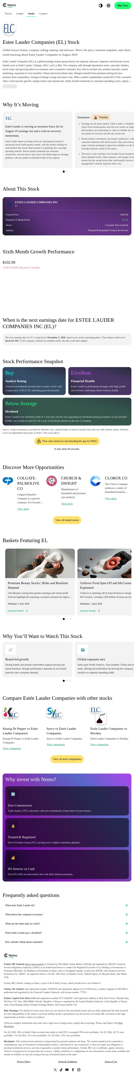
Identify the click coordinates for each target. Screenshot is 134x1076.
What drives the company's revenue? (24, 914)
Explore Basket (16, 610)
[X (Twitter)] (55, 1069)
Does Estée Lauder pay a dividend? (23, 932)
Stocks (31, 13)
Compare (43, 13)
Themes (8, 13)
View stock (23, 509)
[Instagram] (78, 1069)
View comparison (12, 748)
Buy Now (123, 5)
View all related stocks (67, 520)
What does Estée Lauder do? (20, 905)
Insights (20, 13)
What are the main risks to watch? (22, 923)
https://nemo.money (34, 964)
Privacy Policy (24, 1061)
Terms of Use (111, 1061)
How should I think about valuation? (24, 942)
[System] (101, 6)
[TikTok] (61, 1069)
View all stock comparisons (67, 759)
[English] (108, 6)
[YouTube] (67, 1069)
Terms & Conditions (67, 1061)
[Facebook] (73, 1069)
